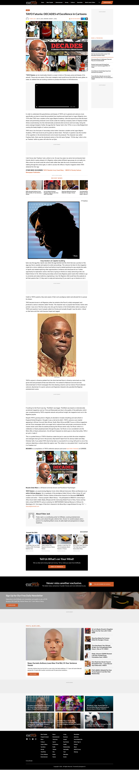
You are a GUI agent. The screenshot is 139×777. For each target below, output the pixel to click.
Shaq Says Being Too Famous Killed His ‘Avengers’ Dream (69, 192)
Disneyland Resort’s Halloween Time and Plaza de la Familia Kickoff (101, 60)
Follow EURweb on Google (102, 584)
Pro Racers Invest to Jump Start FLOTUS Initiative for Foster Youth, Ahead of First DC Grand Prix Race (40, 724)
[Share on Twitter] (84, 19)
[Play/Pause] (37, 107)
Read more (34, 674)
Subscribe (12, 605)
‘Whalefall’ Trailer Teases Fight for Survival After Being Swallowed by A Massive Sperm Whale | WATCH (98, 707)
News (28, 10)
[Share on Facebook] (82, 19)
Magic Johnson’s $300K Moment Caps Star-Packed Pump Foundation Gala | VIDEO (102, 655)
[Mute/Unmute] (77, 107)
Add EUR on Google (75, 18)
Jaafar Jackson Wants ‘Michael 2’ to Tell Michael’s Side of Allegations (99, 725)
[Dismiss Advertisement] (37, 86)
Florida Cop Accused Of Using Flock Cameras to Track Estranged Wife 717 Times (100, 66)
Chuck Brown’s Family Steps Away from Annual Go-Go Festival (101, 71)
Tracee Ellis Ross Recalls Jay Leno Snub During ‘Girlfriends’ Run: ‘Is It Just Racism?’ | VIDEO (102, 77)
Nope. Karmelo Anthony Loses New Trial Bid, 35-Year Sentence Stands (33, 193)
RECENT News (56, 178)
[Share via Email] (87, 19)
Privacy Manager (29, 760)
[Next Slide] (86, 188)
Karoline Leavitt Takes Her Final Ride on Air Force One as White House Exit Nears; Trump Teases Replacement (40, 707)
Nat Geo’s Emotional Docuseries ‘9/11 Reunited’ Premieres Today (100, 54)
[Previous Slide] (27, 188)
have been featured (72, 448)
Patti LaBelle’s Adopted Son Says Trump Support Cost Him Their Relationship (102, 671)
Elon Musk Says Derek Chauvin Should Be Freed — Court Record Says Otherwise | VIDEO (102, 663)
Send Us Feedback (57, 566)
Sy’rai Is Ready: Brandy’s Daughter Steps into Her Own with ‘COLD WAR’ (51, 193)
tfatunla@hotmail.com (32, 506)
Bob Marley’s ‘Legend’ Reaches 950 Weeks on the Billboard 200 (68, 708)
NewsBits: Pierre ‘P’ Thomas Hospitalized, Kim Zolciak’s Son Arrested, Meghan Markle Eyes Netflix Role (69, 723)
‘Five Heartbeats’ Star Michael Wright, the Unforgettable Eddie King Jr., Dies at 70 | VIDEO (102, 647)
